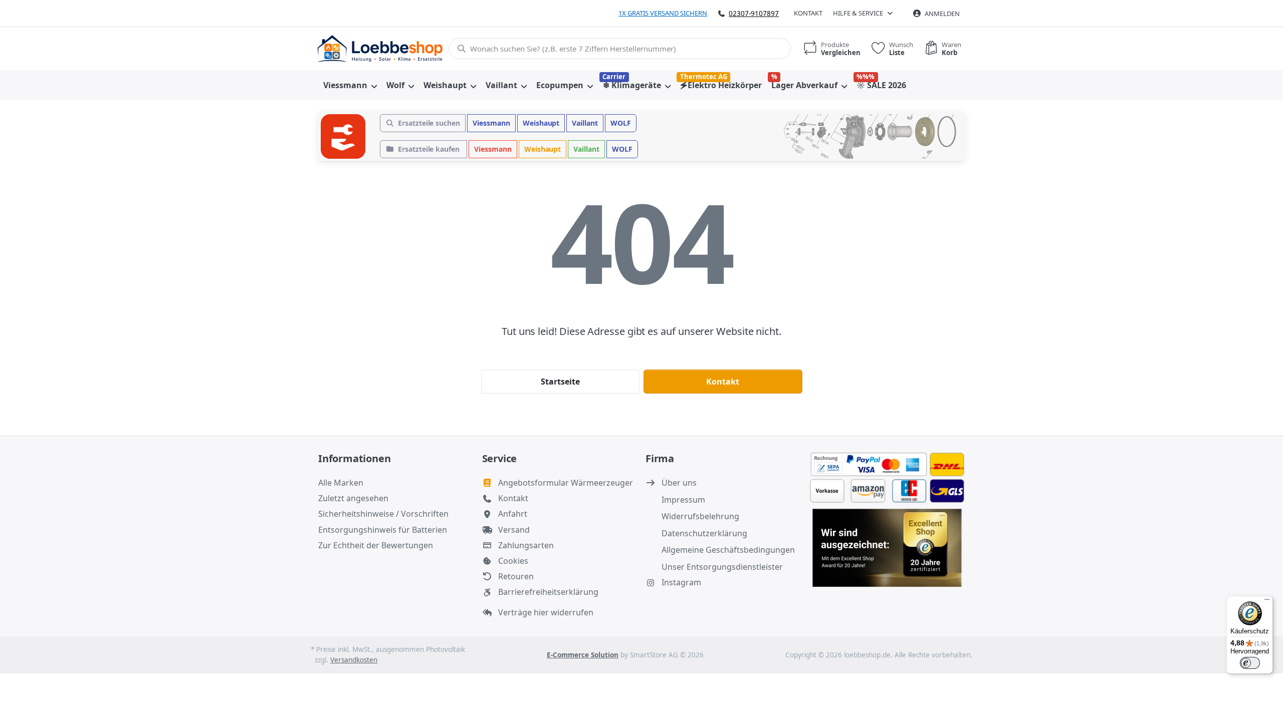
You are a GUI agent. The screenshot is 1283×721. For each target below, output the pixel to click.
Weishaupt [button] (541, 123)
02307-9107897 (754, 13)
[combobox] (620, 48)
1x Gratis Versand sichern (662, 13)
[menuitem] (349, 85)
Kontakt (808, 13)
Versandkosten (353, 659)
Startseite (560, 381)
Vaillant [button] (585, 123)
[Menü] (1267, 602)
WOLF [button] (620, 123)
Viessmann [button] (491, 123)
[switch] (1250, 663)
